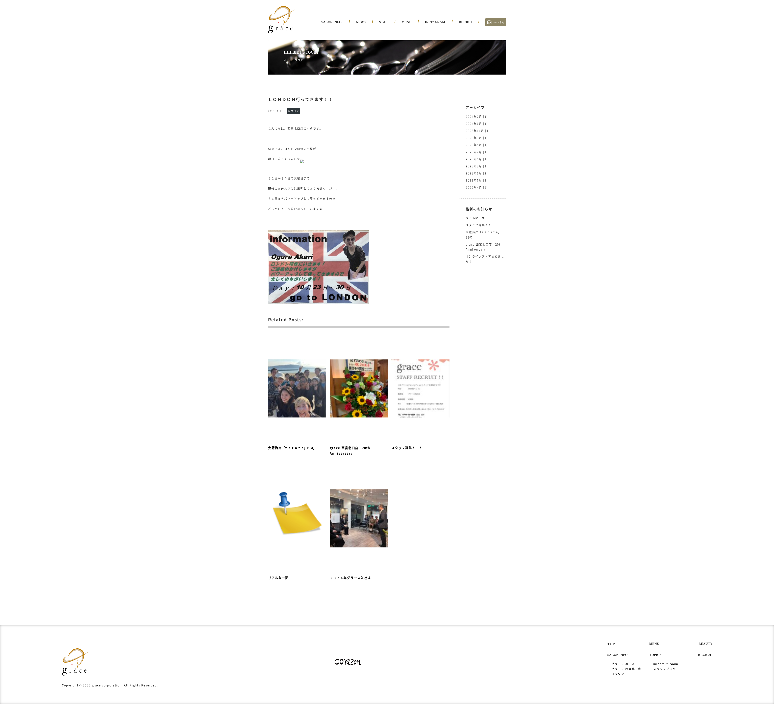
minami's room (665, 663)
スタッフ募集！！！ (480, 225)
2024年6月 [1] (477, 123)
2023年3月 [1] (477, 166)
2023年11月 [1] (478, 130)
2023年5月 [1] (477, 159)
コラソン (330, 45)
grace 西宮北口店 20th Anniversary (484, 247)
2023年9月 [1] (477, 137)
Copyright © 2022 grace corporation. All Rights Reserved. (110, 685)
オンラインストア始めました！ (485, 259)
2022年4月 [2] (477, 187)
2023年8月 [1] (477, 144)
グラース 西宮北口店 (339, 38)
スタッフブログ (664, 669)
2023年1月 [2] (477, 173)
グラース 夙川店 (336, 31)
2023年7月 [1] (477, 152)
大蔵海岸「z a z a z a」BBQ (483, 235)
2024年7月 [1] (477, 116)
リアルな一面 (475, 218)
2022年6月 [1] (477, 180)
